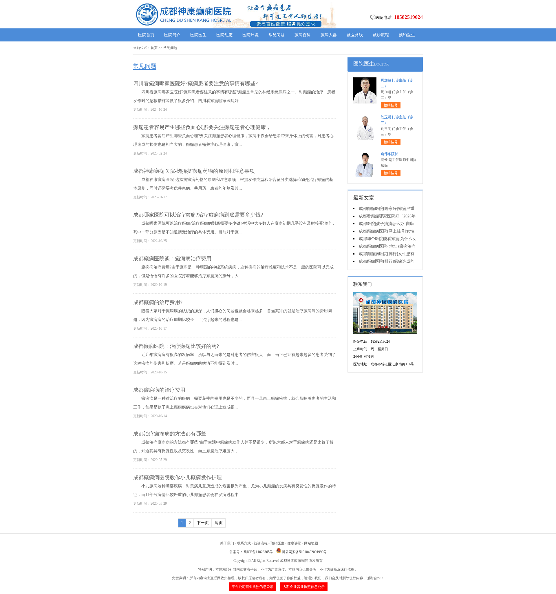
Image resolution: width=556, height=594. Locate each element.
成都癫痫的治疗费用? (157, 302)
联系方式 (244, 543)
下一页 (203, 523)
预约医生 (407, 35)
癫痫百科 (303, 35)
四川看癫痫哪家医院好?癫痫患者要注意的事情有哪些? (195, 83)
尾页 (219, 523)
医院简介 (172, 35)
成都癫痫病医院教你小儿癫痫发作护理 (177, 477)
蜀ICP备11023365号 (258, 552)
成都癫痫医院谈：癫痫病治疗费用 (172, 258)
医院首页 (146, 35)
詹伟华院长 (389, 154)
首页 (154, 48)
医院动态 (224, 35)
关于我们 (227, 543)
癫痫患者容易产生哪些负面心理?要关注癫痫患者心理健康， (202, 127)
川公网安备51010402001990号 (304, 552)
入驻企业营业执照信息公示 (304, 587)
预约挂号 (391, 105)
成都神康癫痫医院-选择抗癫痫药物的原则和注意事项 (194, 171)
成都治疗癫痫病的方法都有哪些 (169, 434)
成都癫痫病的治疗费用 (159, 390)
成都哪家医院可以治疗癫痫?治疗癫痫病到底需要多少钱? (198, 215)
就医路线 (355, 35)
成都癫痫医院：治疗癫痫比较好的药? (176, 346)
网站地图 (311, 543)
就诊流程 (381, 35)
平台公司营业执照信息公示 (252, 587)
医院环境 (250, 35)
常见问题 (276, 35)
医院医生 (198, 35)
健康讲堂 (294, 543)
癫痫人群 (329, 35)
